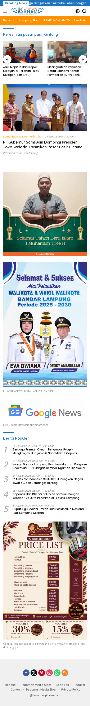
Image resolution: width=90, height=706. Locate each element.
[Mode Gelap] (77, 11)
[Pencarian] (84, 11)
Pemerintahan (33, 136)
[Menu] (6, 11)
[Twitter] (34, 673)
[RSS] (65, 673)
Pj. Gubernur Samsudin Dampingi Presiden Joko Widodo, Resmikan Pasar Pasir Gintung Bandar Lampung (42, 147)
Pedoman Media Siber (36, 685)
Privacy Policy (70, 689)
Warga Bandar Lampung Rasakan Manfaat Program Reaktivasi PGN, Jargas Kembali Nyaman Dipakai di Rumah (50, 466)
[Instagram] (49, 673)
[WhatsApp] (57, 673)
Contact (16, 689)
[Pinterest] (41, 673)
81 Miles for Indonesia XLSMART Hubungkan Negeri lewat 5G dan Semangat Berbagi (48, 481)
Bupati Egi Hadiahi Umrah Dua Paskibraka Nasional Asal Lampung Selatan (48, 511)
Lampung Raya (13, 136)
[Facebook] (26, 673)
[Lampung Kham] (27, 11)
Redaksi (10, 685)
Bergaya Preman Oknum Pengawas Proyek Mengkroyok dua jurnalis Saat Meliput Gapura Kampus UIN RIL (45, 451)
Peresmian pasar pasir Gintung (20, 153)
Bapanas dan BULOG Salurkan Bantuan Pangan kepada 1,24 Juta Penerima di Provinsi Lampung (46, 496)
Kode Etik (62, 685)
